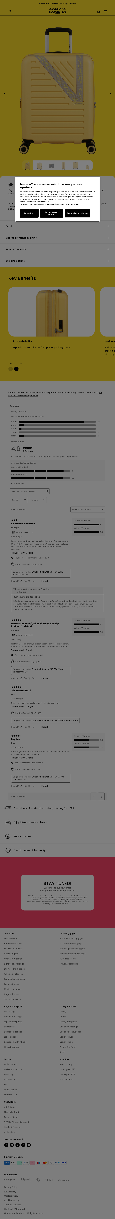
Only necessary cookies (51, 213)
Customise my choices (77, 213)
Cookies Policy (72, 204)
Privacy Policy (51, 204)
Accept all (29, 213)
